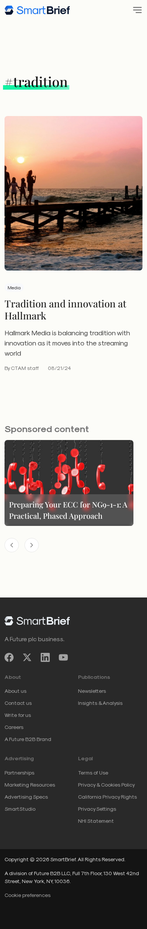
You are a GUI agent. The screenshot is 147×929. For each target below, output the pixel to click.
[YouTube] (63, 657)
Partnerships (19, 772)
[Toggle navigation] (135, 10)
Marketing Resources (30, 784)
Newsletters (92, 691)
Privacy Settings (97, 808)
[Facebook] (9, 657)
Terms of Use (93, 772)
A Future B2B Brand (28, 739)
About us (15, 691)
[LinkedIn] (45, 657)
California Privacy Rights (107, 796)
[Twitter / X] (27, 657)
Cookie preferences (28, 895)
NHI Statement (96, 820)
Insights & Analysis (100, 703)
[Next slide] (31, 545)
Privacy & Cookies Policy (106, 784)
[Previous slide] (12, 545)
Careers (14, 727)
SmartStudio (20, 808)
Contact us (18, 703)
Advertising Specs (26, 796)
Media (14, 287)
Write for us (18, 715)
